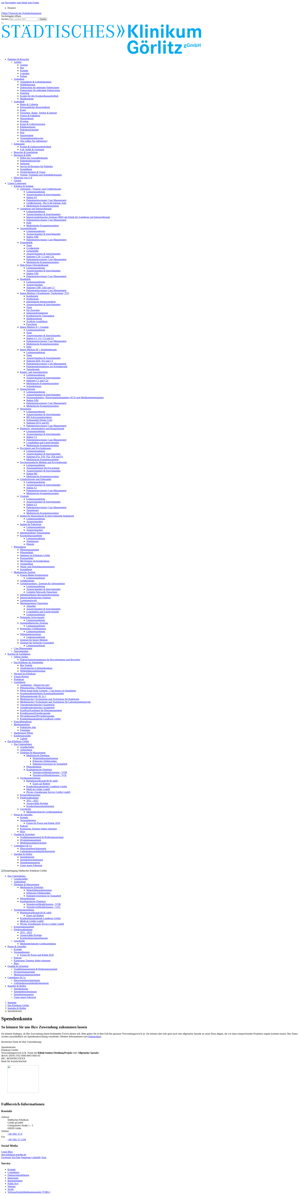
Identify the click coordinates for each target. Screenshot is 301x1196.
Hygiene (24, 121)
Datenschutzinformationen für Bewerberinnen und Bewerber (50, 659)
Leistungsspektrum (35, 191)
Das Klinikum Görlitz (18, 741)
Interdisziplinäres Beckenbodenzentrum (39, 594)
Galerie (23, 738)
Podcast (24, 826)
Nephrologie (32, 299)
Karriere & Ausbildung (19, 654)
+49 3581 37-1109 (17, 1139)
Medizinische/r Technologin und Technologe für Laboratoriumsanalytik (55, 702)
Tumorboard (32, 510)
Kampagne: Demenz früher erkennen (38, 828)
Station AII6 (32, 237)
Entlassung (19, 143)
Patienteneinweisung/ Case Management (46, 200)
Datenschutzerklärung (18, 1175)
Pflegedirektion (33, 766)
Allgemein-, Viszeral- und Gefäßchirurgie (40, 189)
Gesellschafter (27, 747)
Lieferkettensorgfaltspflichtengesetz (37, 851)
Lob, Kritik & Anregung (32, 149)
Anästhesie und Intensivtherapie (36, 208)
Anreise (24, 65)
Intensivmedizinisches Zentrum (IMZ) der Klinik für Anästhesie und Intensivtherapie (68, 217)
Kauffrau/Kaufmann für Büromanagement (41, 710)
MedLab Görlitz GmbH (38, 789)
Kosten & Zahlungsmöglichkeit (35, 146)
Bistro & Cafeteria (29, 104)
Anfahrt (17, 62)
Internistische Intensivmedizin (41, 301)
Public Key (13, 1183)
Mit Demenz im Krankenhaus (34, 561)
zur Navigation (8, 2)
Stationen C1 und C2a (37, 380)
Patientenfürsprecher (30, 160)
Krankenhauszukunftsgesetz (40, 806)
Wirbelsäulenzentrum (30, 634)
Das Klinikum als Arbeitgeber (28, 662)
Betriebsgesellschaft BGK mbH (42, 780)
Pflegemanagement (29, 549)
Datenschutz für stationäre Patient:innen (39, 87)
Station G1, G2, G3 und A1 (40, 338)
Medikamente (27, 98)
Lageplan (24, 73)
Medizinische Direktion (38, 755)
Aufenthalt (19, 101)
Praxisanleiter (26, 558)
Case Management (23, 648)
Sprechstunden (21, 651)
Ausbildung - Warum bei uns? (35, 685)
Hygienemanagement (30, 840)
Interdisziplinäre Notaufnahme (35, 532)
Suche (11, 1189)
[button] (11, 16)
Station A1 (31, 487)
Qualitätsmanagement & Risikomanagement (41, 837)
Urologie (24, 496)
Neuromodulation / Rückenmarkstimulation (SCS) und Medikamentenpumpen (65, 397)
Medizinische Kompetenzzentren (42, 206)
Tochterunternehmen (30, 778)
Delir (28, 222)
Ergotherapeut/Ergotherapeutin (35, 713)
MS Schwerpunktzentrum (39, 417)
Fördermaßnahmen (29, 797)
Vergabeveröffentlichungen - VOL (50, 775)
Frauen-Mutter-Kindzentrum (34, 575)
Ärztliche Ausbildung (37, 321)
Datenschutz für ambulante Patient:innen (40, 90)
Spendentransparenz (30, 862)
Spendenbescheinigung (31, 859)
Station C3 (31, 437)
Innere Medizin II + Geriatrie (34, 327)
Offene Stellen (21, 656)
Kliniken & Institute (23, 186)
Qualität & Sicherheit (24, 834)
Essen (23, 110)
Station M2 (31, 473)
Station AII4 (32, 273)
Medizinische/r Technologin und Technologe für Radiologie (49, 699)
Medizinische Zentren (24, 572)
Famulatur (25, 730)
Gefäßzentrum (27, 580)
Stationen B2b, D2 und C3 (39, 361)
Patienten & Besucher (18, 59)
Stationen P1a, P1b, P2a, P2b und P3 (44, 456)
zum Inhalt (22, 2)
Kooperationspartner (30, 795)
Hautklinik (25, 279)
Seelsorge (25, 163)
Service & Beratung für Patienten (36, 166)
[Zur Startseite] (101, 54)
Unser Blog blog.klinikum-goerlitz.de (13, 1153)
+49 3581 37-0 (15, 1134)
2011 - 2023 (32, 800)
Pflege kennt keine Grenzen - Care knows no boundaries (48, 690)
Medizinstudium (22, 724)
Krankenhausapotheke (31, 535)
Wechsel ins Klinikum (25, 673)
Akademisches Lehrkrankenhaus (36, 668)
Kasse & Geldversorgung (32, 124)
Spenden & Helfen (23, 854)
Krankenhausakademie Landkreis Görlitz (40, 718)
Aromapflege (26, 563)
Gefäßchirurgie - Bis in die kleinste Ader (46, 203)
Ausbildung (19, 682)
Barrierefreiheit (15, 1180)
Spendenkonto (27, 857)
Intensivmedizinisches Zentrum (35, 597)
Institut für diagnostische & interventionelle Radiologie (47, 516)
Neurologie (25, 408)
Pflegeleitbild (26, 552)
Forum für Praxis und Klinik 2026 (43, 823)
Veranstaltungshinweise (31, 138)
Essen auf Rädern (41, 783)
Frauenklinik (26, 242)
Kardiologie (32, 296)
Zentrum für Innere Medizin (34, 640)
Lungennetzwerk (28, 600)
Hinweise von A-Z (23, 177)
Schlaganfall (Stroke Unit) (39, 420)
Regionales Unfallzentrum (33, 628)
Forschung (31, 324)
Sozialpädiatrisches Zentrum (34, 623)
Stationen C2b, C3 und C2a (40, 256)
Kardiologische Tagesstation (40, 315)
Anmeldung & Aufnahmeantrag (35, 81)
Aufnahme (19, 79)
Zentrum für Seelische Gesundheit (37, 642)
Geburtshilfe (32, 251)
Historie (30, 544)
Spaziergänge (26, 135)
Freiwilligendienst (23, 721)
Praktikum (19, 679)
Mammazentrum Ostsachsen (34, 603)
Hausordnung (27, 118)
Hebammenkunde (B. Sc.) (33, 696)
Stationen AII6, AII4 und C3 (40, 287)
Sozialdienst (26, 169)
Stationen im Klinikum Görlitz (35, 555)
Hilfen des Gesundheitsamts (34, 158)
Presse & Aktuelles (23, 814)
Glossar (17, 180)
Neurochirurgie (27, 389)
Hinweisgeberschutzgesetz (33, 848)
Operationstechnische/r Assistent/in (37, 704)
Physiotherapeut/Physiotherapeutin (37, 716)
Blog (22, 831)
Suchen (5, 19)
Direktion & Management (32, 752)
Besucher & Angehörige (26, 152)
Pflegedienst (20, 547)
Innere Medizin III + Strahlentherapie (38, 349)
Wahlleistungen (27, 84)
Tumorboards (33, 369)
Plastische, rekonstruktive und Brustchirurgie (42, 428)
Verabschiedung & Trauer (32, 172)
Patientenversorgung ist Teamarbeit (50, 764)
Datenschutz (94, 1036)
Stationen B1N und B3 (37, 423)
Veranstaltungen (28, 820)
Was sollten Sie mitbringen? (34, 141)
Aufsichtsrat (26, 749)
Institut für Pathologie (30, 524)
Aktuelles (31, 606)
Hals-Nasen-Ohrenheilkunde (34, 265)
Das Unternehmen (23, 744)
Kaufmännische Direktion (39, 769)
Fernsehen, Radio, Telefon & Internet (38, 112)
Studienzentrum (34, 318)
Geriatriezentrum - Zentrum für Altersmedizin (42, 583)
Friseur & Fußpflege (30, 115)
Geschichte (25, 809)
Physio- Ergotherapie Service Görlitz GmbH (48, 792)
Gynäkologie (32, 248)
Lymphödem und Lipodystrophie (42, 442)
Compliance (13, 1172)
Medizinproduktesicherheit (33, 842)
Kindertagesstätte (22, 735)
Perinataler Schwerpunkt (32, 617)
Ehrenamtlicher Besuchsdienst (35, 107)
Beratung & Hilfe (22, 155)
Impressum (13, 1178)
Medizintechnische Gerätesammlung (44, 811)
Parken (23, 76)
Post (22, 132)
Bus (22, 67)
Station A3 (31, 504)
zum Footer (33, 2)
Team (29, 245)
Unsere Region (21, 676)
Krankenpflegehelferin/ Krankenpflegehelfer (42, 693)
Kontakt (24, 70)
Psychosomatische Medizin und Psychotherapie (43, 462)
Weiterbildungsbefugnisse (32, 671)
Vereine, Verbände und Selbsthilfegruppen (41, 174)
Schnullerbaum (33, 386)
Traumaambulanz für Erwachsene (43, 468)
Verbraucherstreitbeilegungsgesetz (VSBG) (29, 1192)
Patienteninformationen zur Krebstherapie (46, 366)
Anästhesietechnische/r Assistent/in (37, 707)
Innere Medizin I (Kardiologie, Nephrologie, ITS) (44, 293)
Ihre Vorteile (26, 665)
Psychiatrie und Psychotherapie (35, 448)
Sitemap (12, 1186)
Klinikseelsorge (27, 127)
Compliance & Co (23, 845)
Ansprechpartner (34, 284)
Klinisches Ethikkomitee (45, 761)
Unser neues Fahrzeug (31, 865)
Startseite (12, 1002)
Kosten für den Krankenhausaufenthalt (39, 96)
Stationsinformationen (37, 313)
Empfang (24, 93)
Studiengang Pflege (23, 733)
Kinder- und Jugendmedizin (34, 372)
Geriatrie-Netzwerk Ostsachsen (41, 592)
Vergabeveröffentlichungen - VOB (50, 772)
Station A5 (31, 197)
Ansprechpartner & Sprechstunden (43, 194)
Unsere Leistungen (17, 183)
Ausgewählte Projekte (37, 803)
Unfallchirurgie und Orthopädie (35, 479)
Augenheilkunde (28, 228)
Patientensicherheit (29, 129)
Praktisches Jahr (28, 727)
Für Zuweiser (33, 310)
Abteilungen (32, 541)
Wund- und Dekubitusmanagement (37, 566)
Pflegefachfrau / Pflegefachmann (36, 687)
